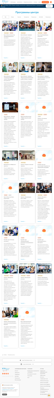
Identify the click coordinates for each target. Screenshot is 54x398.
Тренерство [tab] (26, 17)
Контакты (42, 376)
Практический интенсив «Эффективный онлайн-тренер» (26, 118)
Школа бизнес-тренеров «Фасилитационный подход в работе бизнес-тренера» (27, 78)
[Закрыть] (52, 6)
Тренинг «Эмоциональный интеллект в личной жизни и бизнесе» (10, 323)
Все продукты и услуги (32, 373)
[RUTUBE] (6, 373)
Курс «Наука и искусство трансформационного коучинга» (9, 36)
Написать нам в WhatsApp (45, 386)
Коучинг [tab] (19, 17)
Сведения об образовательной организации (43, 372)
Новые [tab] (12, 17)
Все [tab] (5, 17)
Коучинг (16, 370)
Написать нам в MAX (44, 382)
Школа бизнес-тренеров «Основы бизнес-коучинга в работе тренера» (44, 78)
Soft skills (17, 376)
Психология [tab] (48, 17)
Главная (5, 354)
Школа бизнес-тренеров (26, 34)
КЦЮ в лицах (42, 375)
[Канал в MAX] (8, 373)
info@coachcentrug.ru (44, 380)
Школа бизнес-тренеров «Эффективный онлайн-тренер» (9, 118)
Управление (17, 374)
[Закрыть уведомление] (17, 384)
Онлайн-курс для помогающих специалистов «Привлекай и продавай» (44, 166)
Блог (28, 377)
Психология (17, 378)
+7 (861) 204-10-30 (44, 378)
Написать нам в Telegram (45, 384)
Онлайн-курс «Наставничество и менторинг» (42, 241)
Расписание (30, 375)
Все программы (18, 379)
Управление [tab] (33, 17)
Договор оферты (43, 394)
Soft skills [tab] (41, 17)
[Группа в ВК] (4, 373)
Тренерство (17, 372)
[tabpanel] (27, 184)
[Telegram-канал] (3, 373)
